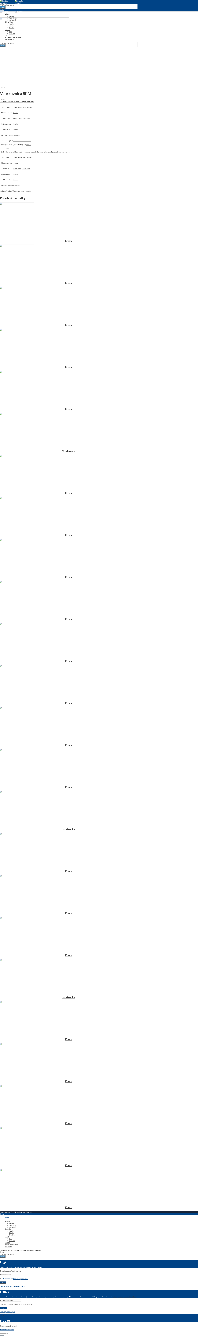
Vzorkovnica (68, 451)
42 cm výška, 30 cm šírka (21, 118)
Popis (7, 148)
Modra (15, 113)
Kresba (15, 124)
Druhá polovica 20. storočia (22, 107)
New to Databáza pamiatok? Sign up (12, 1286)
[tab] (71, 148)
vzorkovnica (68, 829)
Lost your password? (20, 1279)
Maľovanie (16, 135)
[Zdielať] (5, 1333)
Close (2, 1214)
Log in (3, 1282)
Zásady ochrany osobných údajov (124, 1297)
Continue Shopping (7, 1330)
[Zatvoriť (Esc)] (7, 1333)
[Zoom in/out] (1, 1333)
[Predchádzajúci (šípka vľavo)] (1, 1335)
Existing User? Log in (7, 1312)
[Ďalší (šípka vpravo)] (3, 1335)
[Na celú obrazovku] (3, 1333)
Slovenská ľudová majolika (22, 141)
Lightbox (3, 87)
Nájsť (3, 7)
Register (3, 1308)
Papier (15, 130)
